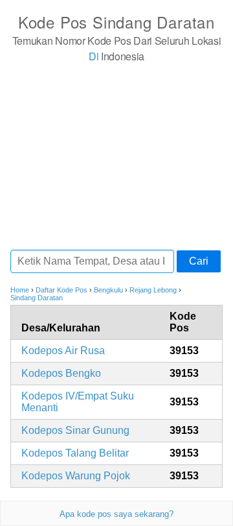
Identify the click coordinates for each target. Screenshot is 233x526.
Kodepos (63, 350)
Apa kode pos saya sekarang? (116, 514)
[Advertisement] (116, 156)
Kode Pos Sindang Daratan (116, 21)
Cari (198, 261)
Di (93, 56)
